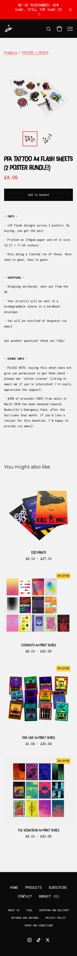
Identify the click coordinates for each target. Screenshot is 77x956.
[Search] (49, 28)
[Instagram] (29, 940)
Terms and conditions (38, 925)
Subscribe (58, 887)
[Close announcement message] (70, 9)
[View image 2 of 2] (47, 138)
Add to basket (38, 194)
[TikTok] (38, 940)
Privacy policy (56, 917)
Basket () (49, 896)
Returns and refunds (25, 917)
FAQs (29, 910)
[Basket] (59, 28)
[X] (47, 940)
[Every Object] (8, 29)
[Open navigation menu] (70, 28)
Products (10, 52)
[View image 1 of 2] (30, 138)
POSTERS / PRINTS (35, 52)
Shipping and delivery (54, 910)
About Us (13, 910)
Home (14, 887)
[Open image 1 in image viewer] (38, 94)
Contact (25, 896)
